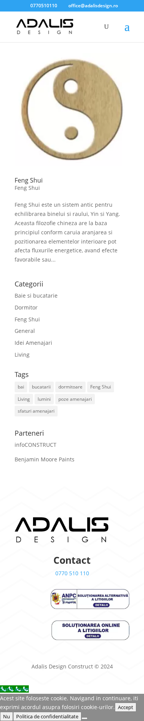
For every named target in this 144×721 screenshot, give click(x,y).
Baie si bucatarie (36, 295)
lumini (44, 399)
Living (22, 354)
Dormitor (26, 307)
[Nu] (84, 718)
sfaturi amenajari (36, 411)
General (25, 330)
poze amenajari (75, 399)
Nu (6, 716)
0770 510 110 (72, 573)
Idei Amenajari (33, 342)
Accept (125, 707)
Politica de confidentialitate (47, 716)
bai (21, 387)
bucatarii (41, 387)
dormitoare (70, 387)
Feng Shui (29, 180)
